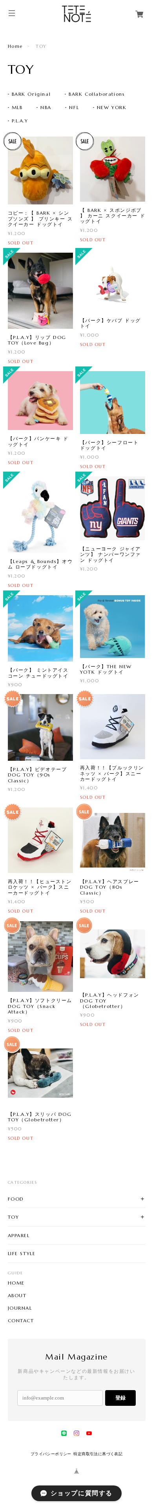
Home (15, 46)
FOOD (16, 1199)
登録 (120, 1398)
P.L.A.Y (20, 121)
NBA (45, 107)
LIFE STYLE (22, 1253)
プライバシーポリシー (51, 1454)
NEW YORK (112, 107)
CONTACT (21, 1320)
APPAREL (19, 1235)
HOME (16, 1283)
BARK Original (31, 94)
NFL (74, 107)
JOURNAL (20, 1308)
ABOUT (17, 1295)
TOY (13, 1217)
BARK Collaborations (97, 94)
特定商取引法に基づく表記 (97, 1454)
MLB (17, 107)
